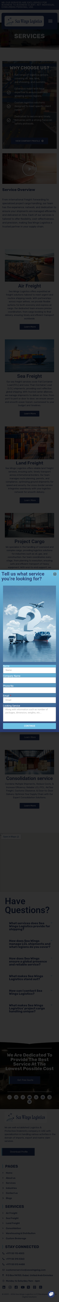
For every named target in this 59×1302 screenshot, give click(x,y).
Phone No (8, 686)
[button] (51, 1294)
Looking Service (11, 706)
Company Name (11, 676)
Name (6, 666)
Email (6, 696)
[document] (29, 651)
